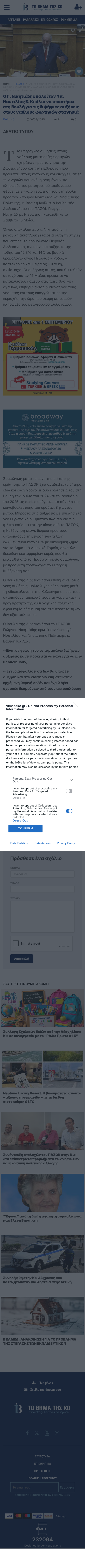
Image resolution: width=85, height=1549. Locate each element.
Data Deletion (19, 843)
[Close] (77, 706)
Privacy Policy (66, 843)
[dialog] (42, 774)
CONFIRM (25, 828)
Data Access (42, 843)
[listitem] (42, 780)
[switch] (69, 791)
